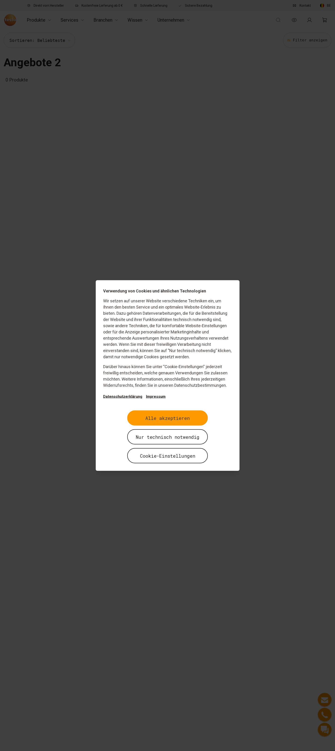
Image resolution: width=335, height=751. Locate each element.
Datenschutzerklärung (122, 396)
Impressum (156, 396)
